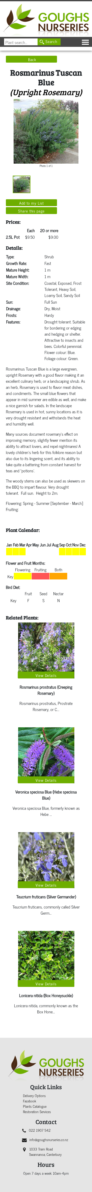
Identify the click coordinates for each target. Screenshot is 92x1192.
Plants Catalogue (35, 1106)
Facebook (29, 1100)
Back (32, 59)
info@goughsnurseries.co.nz (48, 1139)
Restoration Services (37, 1111)
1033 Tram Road (45, 1151)
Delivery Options (34, 1095)
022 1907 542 (40, 1130)
